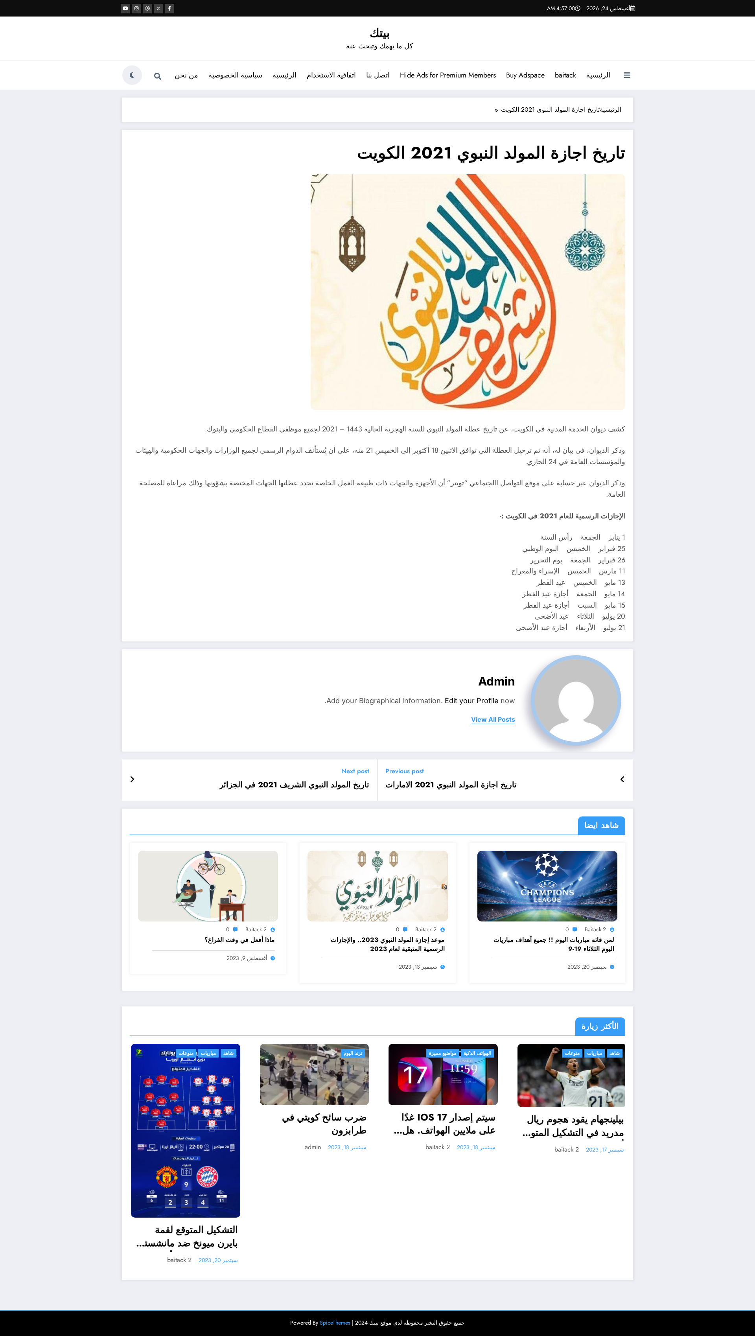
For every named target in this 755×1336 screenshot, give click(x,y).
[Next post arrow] (132, 780)
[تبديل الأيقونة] (627, 76)
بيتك (380, 32)
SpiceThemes (335, 1212)
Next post (355, 771)
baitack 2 (595, 929)
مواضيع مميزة (312, 1053)
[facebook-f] (169, 8)
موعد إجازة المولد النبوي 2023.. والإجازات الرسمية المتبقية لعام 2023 (388, 944)
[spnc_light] (132, 75)
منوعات (442, 1053)
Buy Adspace (525, 75)
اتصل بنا (378, 75)
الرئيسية (598, 75)
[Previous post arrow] (622, 780)
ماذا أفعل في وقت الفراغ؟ (239, 940)
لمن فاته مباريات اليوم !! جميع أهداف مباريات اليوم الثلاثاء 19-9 (554, 944)
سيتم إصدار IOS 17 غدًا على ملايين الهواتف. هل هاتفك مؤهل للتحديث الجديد (319, 1125)
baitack (565, 75)
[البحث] (158, 76)
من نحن (186, 75)
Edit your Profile (472, 701)
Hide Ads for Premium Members (448, 75)
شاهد (485, 1053)
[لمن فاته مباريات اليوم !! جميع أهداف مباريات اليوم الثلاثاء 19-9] (547, 885)
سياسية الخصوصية (235, 75)
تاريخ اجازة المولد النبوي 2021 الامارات (451, 785)
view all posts (493, 719)
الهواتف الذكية (347, 1053)
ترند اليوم (223, 1053)
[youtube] (125, 8)
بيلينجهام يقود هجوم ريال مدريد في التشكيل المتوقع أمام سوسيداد (443, 1127)
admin (496, 681)
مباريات (464, 1053)
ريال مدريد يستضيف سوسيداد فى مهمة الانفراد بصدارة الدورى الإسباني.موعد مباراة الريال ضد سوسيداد (571, 1121)
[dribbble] (147, 8)
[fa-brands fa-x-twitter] (158, 8)
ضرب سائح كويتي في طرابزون (194, 1124)
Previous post (404, 771)
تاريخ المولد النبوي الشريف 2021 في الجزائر (294, 785)
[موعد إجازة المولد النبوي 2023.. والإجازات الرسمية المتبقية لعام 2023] (377, 885)
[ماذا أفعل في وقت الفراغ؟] (208, 885)
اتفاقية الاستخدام (331, 75)
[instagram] (136, 8)
